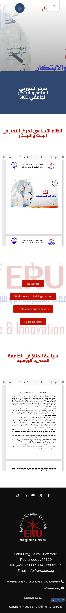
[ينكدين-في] (25, 495)
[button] (20, 8)
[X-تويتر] (41, 495)
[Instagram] (17, 495)
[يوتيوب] (33, 495)
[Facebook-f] (49, 495)
